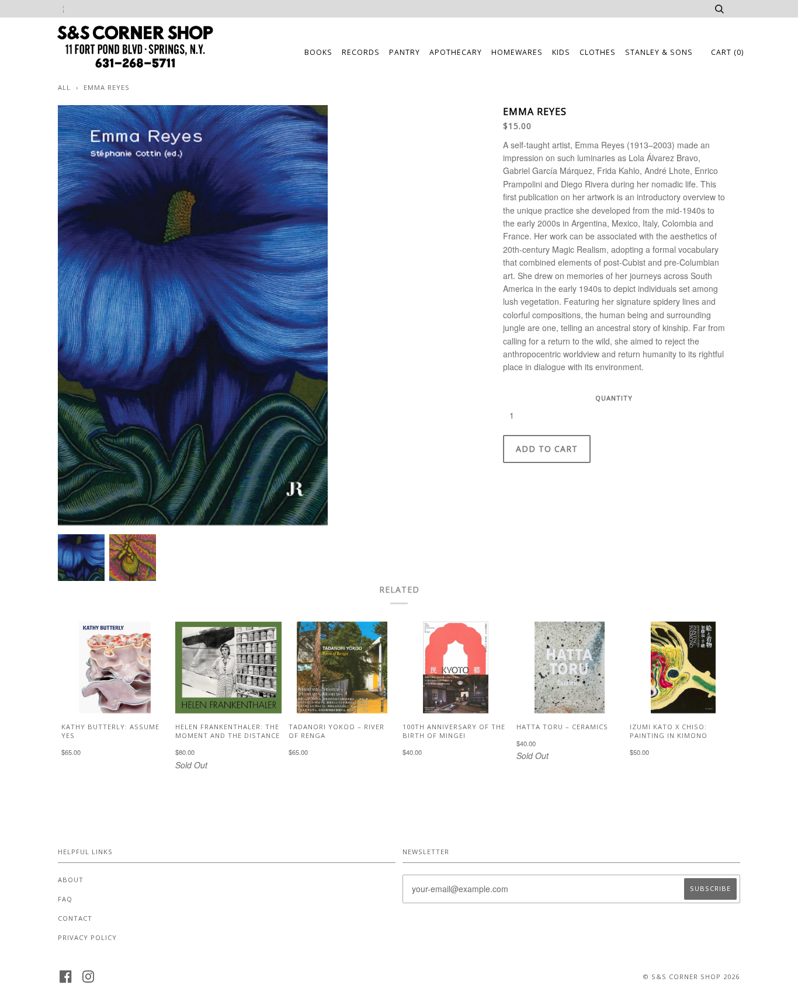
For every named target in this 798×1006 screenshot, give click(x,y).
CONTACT (75, 918)
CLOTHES (598, 52)
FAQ (65, 898)
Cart (727, 52)
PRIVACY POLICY (87, 937)
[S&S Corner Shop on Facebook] (66, 980)
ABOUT (71, 879)
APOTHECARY (455, 52)
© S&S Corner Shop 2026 (691, 976)
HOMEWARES (517, 52)
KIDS (561, 52)
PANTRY (404, 52)
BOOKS (318, 52)
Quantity (614, 398)
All (64, 87)
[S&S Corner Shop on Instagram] (88, 980)
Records (361, 52)
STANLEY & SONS (659, 52)
